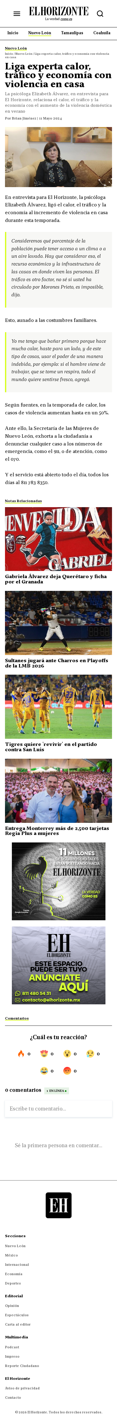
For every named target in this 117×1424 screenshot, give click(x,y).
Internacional (17, 1264)
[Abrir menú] (17, 14)
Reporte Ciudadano (22, 1366)
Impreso (12, 1356)
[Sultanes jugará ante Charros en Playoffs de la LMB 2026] (58, 623)
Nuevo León (15, 1246)
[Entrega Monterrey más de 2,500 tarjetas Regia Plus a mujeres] (58, 791)
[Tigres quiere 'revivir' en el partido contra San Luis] (58, 707)
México (11, 1255)
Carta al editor (18, 1324)
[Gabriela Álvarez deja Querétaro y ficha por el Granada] (58, 539)
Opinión (12, 1306)
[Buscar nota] (100, 14)
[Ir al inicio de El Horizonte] (59, 13)
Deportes (13, 1283)
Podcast (12, 1347)
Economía (13, 1274)
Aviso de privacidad (22, 1388)
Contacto (13, 1397)
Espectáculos (17, 1315)
